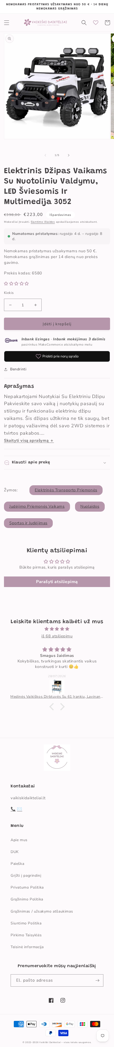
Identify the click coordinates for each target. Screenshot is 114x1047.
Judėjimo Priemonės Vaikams (37, 506)
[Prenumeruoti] (97, 980)
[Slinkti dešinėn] (68, 155)
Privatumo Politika (27, 887)
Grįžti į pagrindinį (26, 875)
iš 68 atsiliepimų (56, 636)
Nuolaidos (89, 506)
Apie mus (19, 839)
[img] (57, 629)
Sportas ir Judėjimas (28, 523)
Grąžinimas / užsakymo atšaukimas (42, 911)
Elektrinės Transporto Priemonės (66, 490)
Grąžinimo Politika (27, 899)
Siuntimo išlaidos (43, 222)
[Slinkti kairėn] (45, 155)
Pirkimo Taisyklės (26, 935)
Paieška (17, 863)
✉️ (19, 809)
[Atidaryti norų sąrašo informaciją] (96, 22)
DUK (15, 851)
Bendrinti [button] (18, 369)
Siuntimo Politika (26, 923)
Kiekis (9, 292)
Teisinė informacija (27, 946)
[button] (6, 22)
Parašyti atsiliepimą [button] (57, 582)
